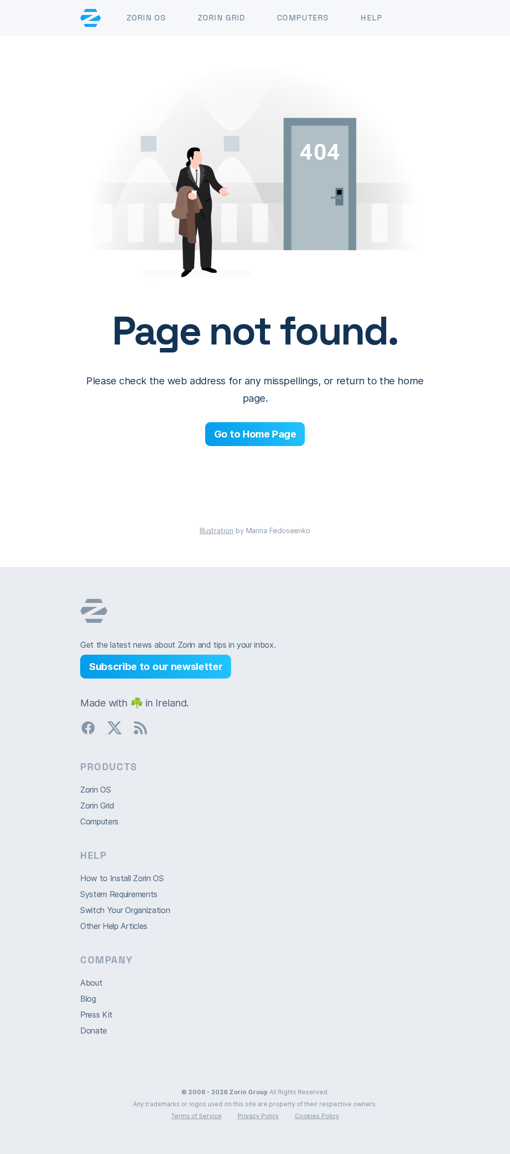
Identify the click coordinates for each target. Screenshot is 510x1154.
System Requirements (118, 894)
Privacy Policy (258, 1116)
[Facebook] (92, 730)
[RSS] (144, 730)
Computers (303, 17)
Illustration (217, 530)
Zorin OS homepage (94, 611)
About (91, 983)
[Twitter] (118, 730)
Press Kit (96, 1015)
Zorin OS (146, 17)
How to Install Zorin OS (122, 878)
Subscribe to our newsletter (155, 667)
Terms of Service (196, 1116)
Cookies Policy (317, 1116)
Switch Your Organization (125, 910)
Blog (88, 999)
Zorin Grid (221, 17)
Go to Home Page (255, 434)
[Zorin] (90, 18)
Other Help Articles (113, 926)
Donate (93, 1031)
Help (371, 17)
